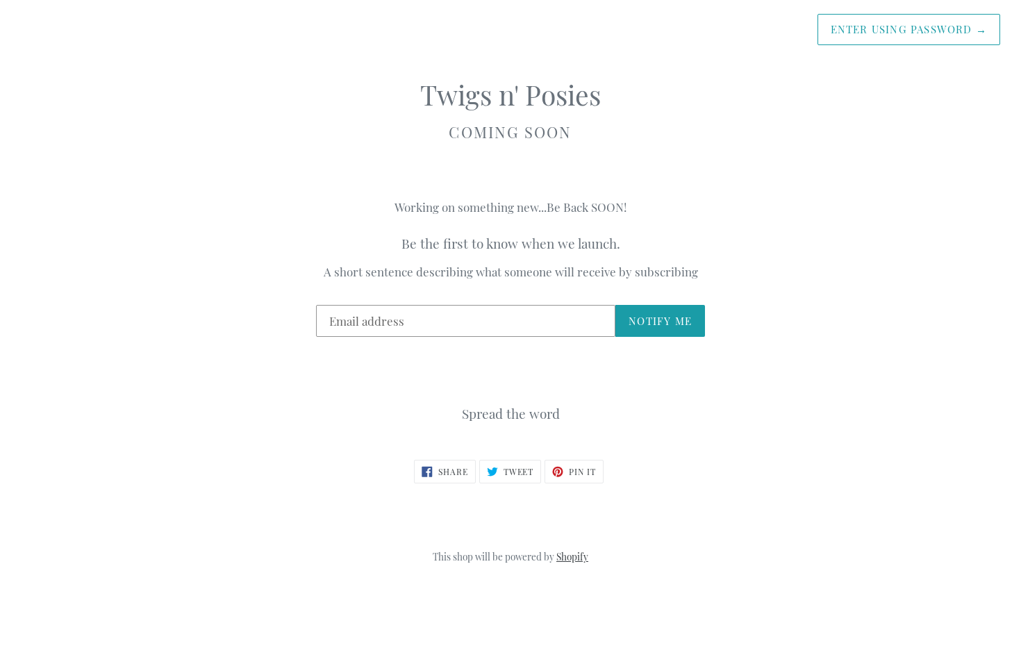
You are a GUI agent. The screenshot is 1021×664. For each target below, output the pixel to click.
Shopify (572, 556)
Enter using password (909, 29)
